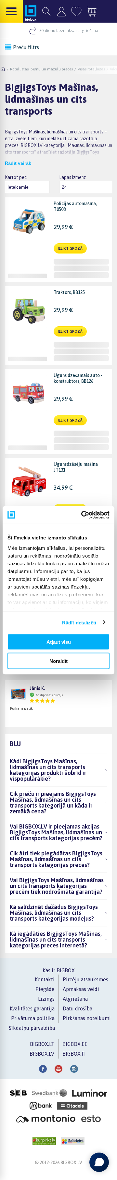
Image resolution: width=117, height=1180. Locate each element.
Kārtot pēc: (16, 177)
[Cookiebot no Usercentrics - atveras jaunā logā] (83, 515)
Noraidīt (58, 660)
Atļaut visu (58, 642)
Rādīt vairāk (18, 163)
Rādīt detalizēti (79, 622)
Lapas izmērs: (72, 177)
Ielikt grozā (70, 248)
